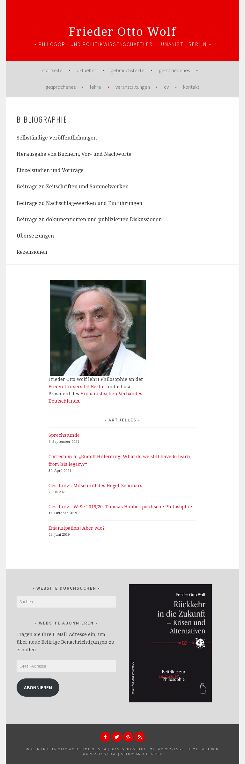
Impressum (95, 749)
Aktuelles (86, 70)
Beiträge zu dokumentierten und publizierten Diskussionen (89, 219)
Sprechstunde (64, 435)
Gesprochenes (61, 86)
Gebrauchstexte (128, 70)
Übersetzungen (35, 236)
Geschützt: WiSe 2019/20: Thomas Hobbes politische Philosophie (120, 506)
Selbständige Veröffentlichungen (57, 138)
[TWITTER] (117, 737)
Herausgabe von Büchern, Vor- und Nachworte (74, 154)
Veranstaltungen (132, 86)
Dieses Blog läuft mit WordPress (146, 749)
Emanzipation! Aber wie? (76, 528)
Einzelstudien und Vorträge (50, 170)
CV (166, 86)
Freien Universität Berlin (76, 386)
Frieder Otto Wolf (122, 32)
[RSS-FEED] (140, 737)
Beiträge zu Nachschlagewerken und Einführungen (79, 203)
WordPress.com (99, 754)
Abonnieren (38, 688)
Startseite (52, 70)
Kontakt (191, 86)
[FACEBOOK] (105, 737)
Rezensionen (32, 252)
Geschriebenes (174, 70)
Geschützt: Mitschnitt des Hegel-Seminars (95, 485)
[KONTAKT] (128, 737)
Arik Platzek (149, 754)
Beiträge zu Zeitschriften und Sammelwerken (73, 187)
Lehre (95, 86)
